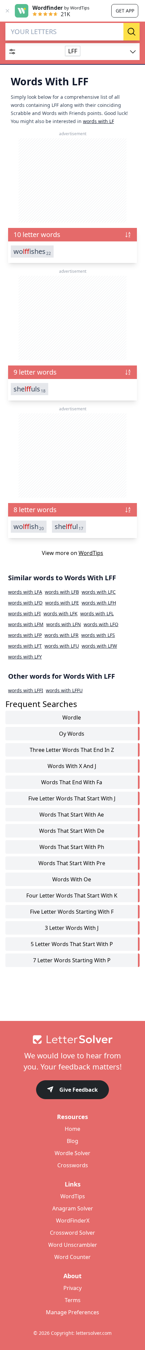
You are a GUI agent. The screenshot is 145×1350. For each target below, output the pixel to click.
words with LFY (25, 656)
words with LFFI (25, 690)
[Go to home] (72, 1039)
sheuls (29, 389)
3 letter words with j (71, 928)
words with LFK (61, 613)
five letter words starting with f (72, 911)
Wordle (71, 717)
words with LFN (63, 624)
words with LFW (99, 646)
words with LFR (62, 635)
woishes (32, 251)
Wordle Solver (72, 1153)
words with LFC (99, 592)
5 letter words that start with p (72, 944)
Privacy (72, 1288)
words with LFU (62, 646)
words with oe (71, 879)
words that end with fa (71, 782)
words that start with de (71, 830)
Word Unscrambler (72, 1245)
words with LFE (62, 602)
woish (28, 526)
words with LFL (97, 613)
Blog (72, 1141)
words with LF (98, 121)
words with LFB (62, 592)
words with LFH (99, 602)
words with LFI (24, 613)
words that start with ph (71, 847)
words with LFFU (64, 690)
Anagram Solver (72, 1208)
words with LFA (25, 592)
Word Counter (72, 1257)
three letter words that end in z (72, 750)
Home (72, 1129)
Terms (73, 1300)
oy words (71, 733)
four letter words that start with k (71, 895)
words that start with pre (71, 863)
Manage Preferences (72, 1312)
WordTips (91, 553)
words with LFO (101, 624)
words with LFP (25, 635)
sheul (69, 526)
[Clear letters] (116, 32)
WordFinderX (72, 1220)
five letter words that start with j (71, 798)
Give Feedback (78, 1089)
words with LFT (25, 646)
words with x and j (72, 766)
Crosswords (72, 1165)
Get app (125, 10)
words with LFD (25, 602)
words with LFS (98, 635)
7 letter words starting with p (72, 960)
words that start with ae (71, 814)
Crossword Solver (72, 1232)
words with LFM (26, 624)
